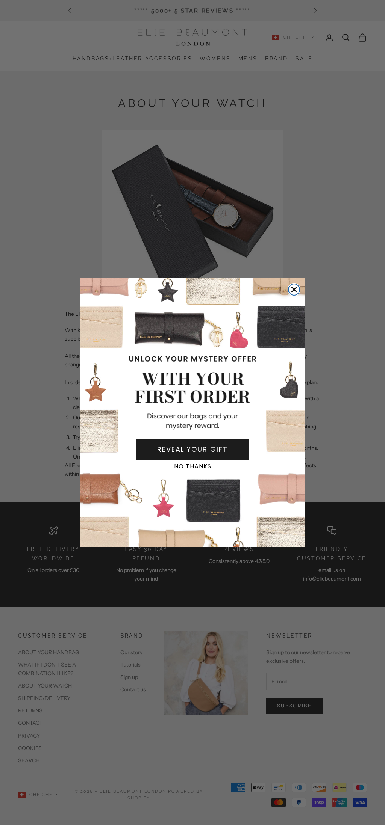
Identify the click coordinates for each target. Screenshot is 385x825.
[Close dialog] (294, 289)
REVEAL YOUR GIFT (192, 449)
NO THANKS (192, 466)
